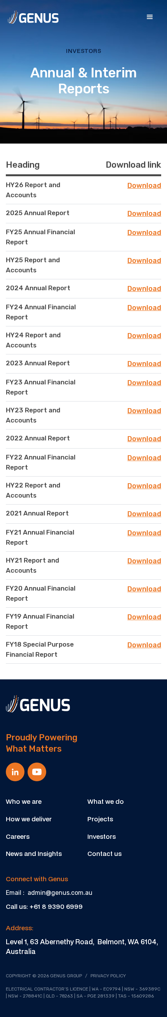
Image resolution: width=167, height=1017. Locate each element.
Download (144, 185)
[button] (150, 17)
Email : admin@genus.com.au (49, 892)
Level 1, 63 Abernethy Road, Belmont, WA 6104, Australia (82, 946)
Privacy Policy (108, 975)
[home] (33, 17)
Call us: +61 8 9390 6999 (44, 906)
